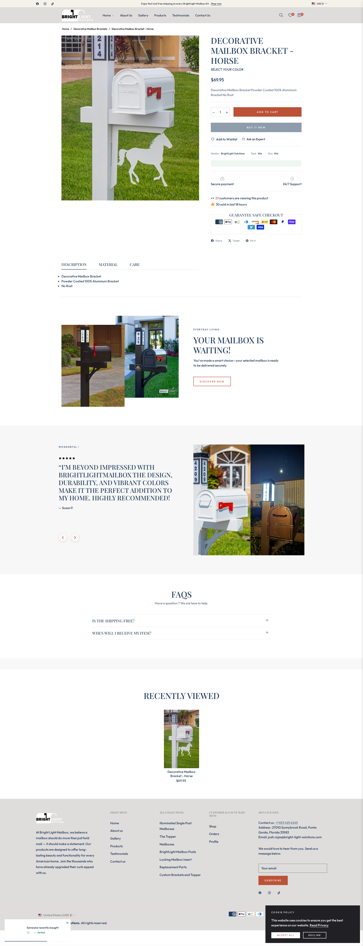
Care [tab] (135, 264)
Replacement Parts (173, 867)
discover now (212, 381)
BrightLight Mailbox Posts (178, 852)
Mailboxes (167, 844)
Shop (212, 826)
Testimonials (119, 854)
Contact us (117, 861)
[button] (281, 15)
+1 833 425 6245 (286, 823)
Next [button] (75, 537)
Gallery (115, 838)
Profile (213, 842)
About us (116, 831)
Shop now (216, 3)
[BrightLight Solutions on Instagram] (270, 892)
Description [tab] (74, 264)
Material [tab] (108, 264)
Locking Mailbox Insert (176, 859)
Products (116, 846)
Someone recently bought (43, 927)
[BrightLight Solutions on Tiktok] (279, 892)
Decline (314, 935)
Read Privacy (319, 925)
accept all (285, 935)
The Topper (168, 836)
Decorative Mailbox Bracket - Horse (181, 774)
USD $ (320, 3)
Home (65, 29)
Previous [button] (63, 537)
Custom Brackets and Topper (180, 875)
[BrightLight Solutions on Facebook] (260, 892)
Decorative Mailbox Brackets (90, 29)
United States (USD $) (57, 915)
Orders (214, 834)
